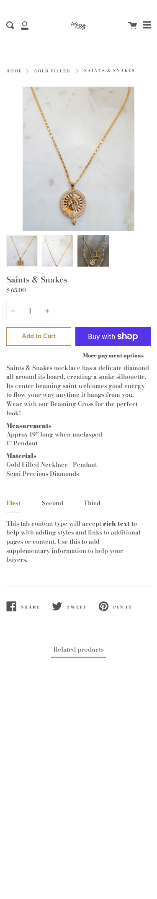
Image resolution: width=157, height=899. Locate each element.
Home (14, 71)
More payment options (113, 355)
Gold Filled (52, 71)
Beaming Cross (71, 403)
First (13, 503)
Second (52, 503)
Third (92, 503)
